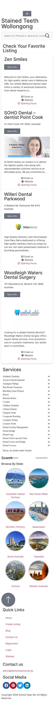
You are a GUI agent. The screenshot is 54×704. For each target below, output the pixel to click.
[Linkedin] (27, 685)
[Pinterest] (13, 685)
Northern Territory (15, 526)
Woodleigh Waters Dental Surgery (23, 275)
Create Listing (13, 624)
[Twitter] (20, 685)
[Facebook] (6, 685)
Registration (12, 643)
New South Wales (38, 493)
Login (8, 650)
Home (9, 617)
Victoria (15, 586)
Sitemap (10, 656)
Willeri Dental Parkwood (18, 196)
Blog (8, 630)
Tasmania (39, 556)
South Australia (15, 556)
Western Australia (38, 586)
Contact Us (11, 637)
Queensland (39, 526)
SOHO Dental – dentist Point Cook (23, 115)
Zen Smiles (15, 59)
